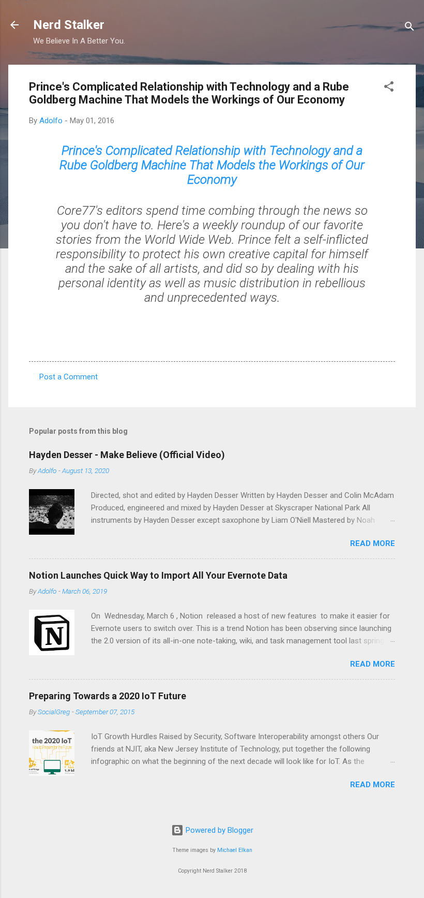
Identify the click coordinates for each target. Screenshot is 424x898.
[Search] (409, 28)
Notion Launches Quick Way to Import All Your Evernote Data (158, 575)
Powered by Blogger (218, 830)
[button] (389, 88)
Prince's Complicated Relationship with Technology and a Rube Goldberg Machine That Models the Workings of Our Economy (212, 165)
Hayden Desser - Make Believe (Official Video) (127, 454)
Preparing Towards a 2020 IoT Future (107, 695)
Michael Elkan (234, 850)
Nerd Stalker (68, 25)
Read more (372, 543)
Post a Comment (68, 376)
